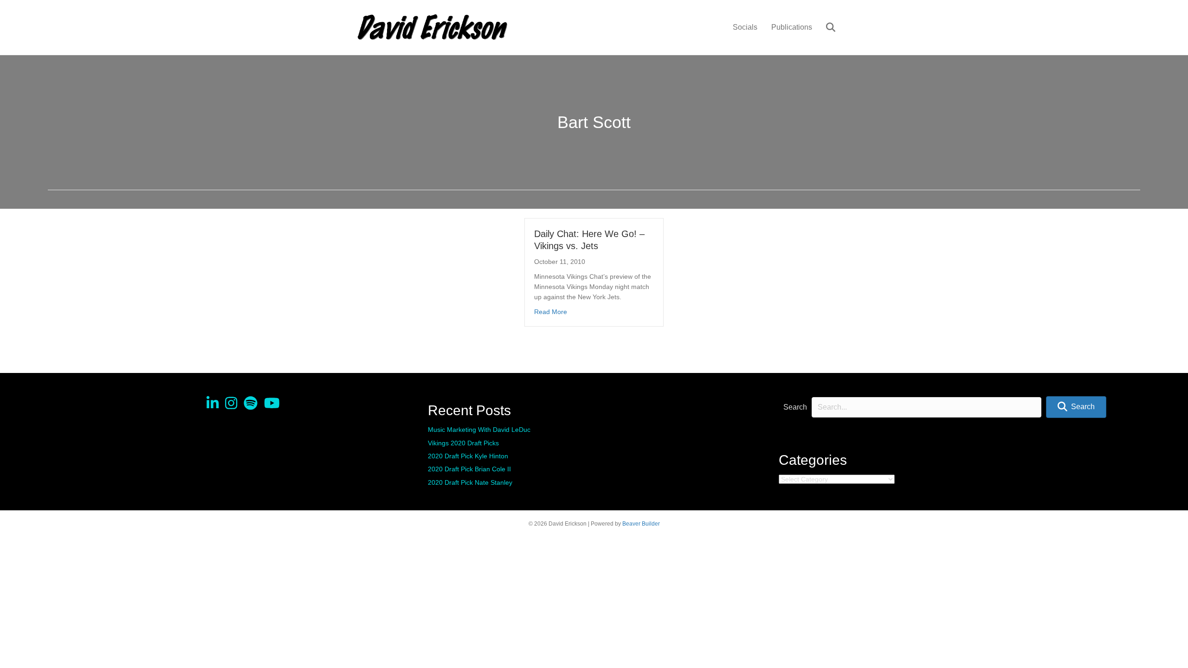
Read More (550, 311)
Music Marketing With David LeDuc (479, 429)
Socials (745, 27)
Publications (791, 27)
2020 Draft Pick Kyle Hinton (468, 456)
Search (795, 407)
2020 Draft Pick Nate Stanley (470, 482)
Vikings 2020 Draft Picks (463, 443)
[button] (1076, 407)
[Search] (825, 27)
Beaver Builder (641, 523)
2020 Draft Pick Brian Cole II (469, 469)
